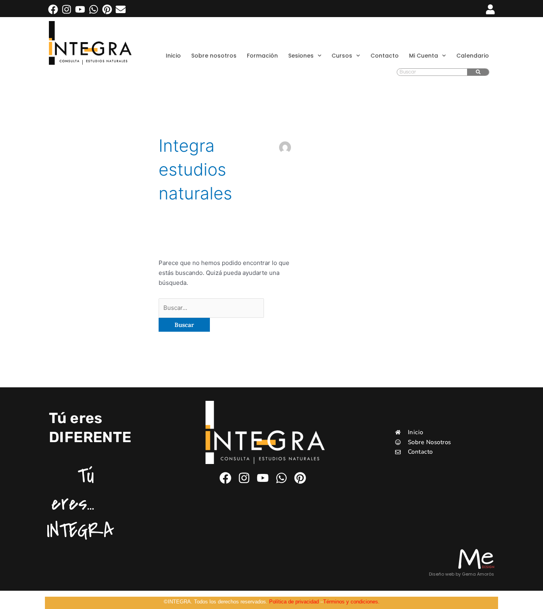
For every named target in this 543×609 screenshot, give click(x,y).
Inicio (173, 56)
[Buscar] (478, 72)
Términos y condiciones (350, 602)
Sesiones (301, 56)
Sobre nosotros (214, 56)
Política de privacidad (294, 602)
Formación (262, 56)
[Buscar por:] (211, 307)
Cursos (342, 56)
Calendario (472, 56)
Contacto (384, 56)
